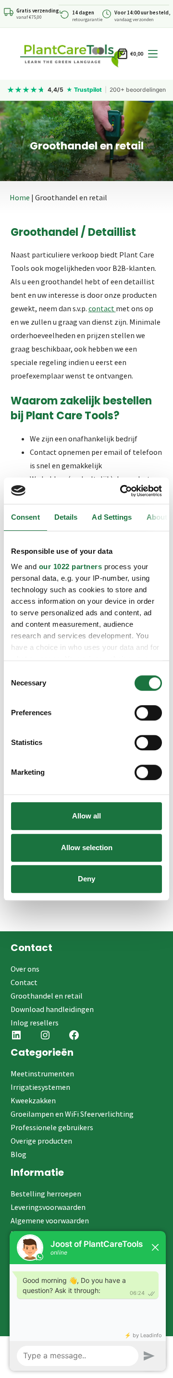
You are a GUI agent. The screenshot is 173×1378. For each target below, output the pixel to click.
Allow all (86, 816)
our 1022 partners (70, 566)
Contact (24, 982)
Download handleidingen (52, 1009)
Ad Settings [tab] (112, 517)
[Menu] (153, 54)
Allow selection (86, 847)
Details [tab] (66, 517)
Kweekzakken (33, 1100)
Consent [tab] (25, 517)
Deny (86, 879)
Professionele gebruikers (52, 1127)
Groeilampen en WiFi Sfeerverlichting (72, 1114)
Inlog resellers (35, 1022)
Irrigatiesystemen (40, 1087)
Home (20, 197)
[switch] (148, 712)
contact (102, 308)
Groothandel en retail (47, 995)
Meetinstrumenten (42, 1073)
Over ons (25, 969)
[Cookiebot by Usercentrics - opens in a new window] (122, 491)
